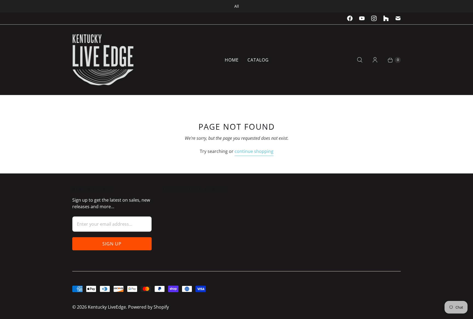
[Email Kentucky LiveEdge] (398, 18)
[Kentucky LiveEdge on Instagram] (374, 18)
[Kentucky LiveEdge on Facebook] (350, 18)
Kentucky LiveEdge (107, 307)
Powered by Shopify (148, 307)
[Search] (359, 59)
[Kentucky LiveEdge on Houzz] (386, 18)
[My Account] (375, 59)
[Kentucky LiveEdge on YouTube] (362, 18)
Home (232, 60)
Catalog (258, 60)
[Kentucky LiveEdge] (103, 60)
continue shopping (254, 151)
